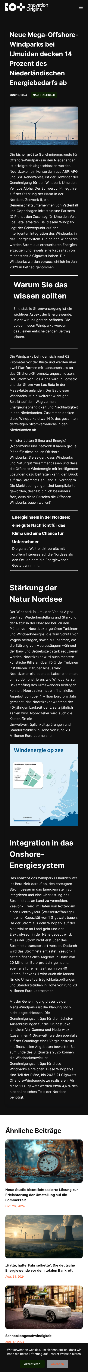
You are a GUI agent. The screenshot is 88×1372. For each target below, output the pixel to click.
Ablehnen (57, 1364)
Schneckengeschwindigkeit (28, 1336)
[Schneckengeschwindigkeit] (44, 1307)
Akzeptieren (32, 1364)
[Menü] (81, 7)
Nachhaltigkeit (44, 95)
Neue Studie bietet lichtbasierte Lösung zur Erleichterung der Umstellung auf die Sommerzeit (41, 1195)
